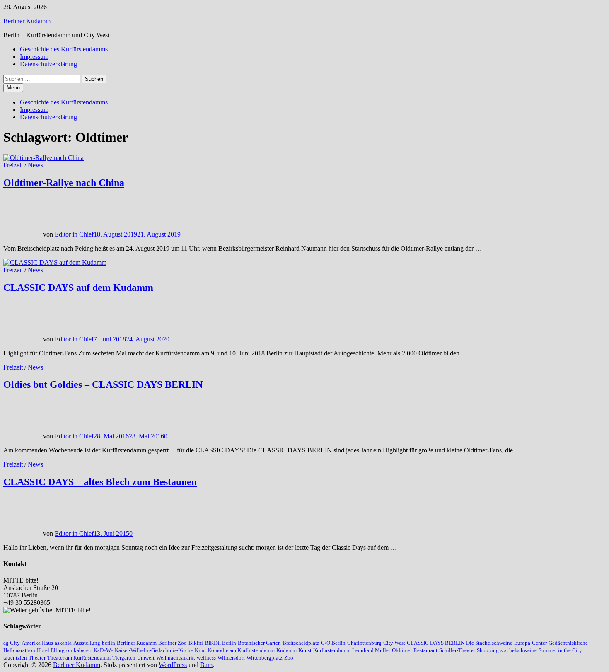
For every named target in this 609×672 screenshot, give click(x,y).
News (35, 165)
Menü (13, 88)
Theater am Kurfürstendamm (79, 658)
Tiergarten (123, 658)
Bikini (195, 643)
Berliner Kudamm (27, 20)
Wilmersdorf (231, 658)
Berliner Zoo (172, 643)
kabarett (83, 650)
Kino (200, 650)
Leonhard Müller (371, 650)
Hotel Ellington (54, 650)
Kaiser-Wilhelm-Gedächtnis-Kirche (154, 650)
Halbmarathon (19, 650)
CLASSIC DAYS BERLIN (435, 643)
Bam (206, 664)
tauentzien (15, 658)
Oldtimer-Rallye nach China (63, 182)
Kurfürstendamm (331, 650)
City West (394, 643)
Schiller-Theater (457, 650)
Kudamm (286, 650)
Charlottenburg (364, 643)
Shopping (488, 650)
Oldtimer (402, 650)
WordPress (173, 664)
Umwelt (146, 658)
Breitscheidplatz (301, 643)
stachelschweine (518, 650)
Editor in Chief (74, 234)
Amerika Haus (37, 643)
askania (63, 643)
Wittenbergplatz (265, 658)
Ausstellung (86, 643)
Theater (37, 658)
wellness (206, 658)
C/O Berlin (333, 643)
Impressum (34, 56)
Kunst (305, 650)
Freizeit (13, 165)
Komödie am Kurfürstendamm (241, 650)
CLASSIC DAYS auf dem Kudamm (78, 287)
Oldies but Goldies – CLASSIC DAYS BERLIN (103, 384)
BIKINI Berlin (220, 643)
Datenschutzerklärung (48, 64)
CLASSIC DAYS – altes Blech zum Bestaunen (100, 481)
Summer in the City (560, 650)
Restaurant (425, 650)
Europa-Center (530, 643)
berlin (108, 643)
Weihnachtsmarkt (175, 658)
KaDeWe (103, 650)
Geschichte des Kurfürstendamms (64, 49)
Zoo (288, 658)
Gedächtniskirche (568, 643)
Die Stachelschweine (489, 643)
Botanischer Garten (259, 643)
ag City (11, 643)
